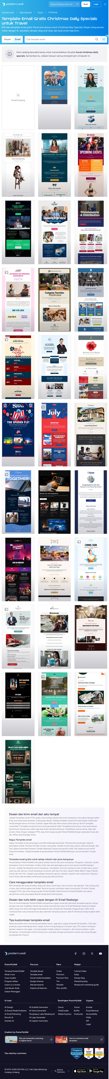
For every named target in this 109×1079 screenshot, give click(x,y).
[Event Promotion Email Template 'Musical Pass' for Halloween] (18, 569)
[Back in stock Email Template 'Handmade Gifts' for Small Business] (54, 300)
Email (17, 39)
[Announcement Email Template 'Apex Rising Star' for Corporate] (90, 502)
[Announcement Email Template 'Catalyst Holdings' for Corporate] (54, 165)
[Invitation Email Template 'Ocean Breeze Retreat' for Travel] (54, 637)
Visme (77, 1007)
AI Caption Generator (38, 1021)
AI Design (9, 1007)
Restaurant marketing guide (86, 985)
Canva (60, 1007)
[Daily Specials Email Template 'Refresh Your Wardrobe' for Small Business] (18, 165)
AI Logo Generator (37, 1017)
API (87, 1021)
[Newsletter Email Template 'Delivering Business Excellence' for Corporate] (54, 367)
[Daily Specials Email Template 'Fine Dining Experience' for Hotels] (54, 569)
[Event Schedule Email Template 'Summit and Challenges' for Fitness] (90, 165)
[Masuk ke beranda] (11, 4)
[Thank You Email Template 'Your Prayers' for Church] (90, 637)
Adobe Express (64, 1014)
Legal (88, 1024)
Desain (7, 39)
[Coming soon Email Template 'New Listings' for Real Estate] (90, 434)
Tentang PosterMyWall (14, 971)
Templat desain (36, 971)
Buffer (77, 1010)
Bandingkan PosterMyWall (69, 1000)
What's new (10, 974)
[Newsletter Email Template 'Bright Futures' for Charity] (54, 232)
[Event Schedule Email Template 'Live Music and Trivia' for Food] (18, 367)
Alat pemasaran (37, 985)
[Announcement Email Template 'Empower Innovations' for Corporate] (90, 97)
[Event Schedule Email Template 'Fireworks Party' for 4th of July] (54, 434)
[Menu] (105, 4)
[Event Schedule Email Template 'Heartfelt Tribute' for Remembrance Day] (90, 367)
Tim (58, 981)
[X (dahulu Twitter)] (92, 953)
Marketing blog (80, 981)
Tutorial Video (80, 971)
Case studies (10, 978)
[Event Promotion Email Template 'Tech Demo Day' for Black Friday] (18, 232)
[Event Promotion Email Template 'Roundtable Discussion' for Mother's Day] (18, 300)
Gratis (59, 971)
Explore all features (38, 988)
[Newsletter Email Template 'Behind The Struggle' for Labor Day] (90, 300)
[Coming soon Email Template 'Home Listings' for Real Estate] (90, 704)
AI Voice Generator (37, 1010)
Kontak (89, 1007)
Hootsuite (78, 1014)
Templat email (8, 12)
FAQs (88, 1017)
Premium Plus (62, 978)
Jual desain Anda (12, 988)
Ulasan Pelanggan (12, 991)
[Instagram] (84, 953)
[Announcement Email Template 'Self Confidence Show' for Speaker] (18, 704)
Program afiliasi (11, 981)
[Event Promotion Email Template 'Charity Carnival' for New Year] (54, 704)
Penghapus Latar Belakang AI (42, 1014)
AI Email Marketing (13, 1014)
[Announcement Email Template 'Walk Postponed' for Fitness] (54, 97)
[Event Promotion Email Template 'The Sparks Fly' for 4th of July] (18, 434)
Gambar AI (9, 1021)
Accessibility (91, 1014)
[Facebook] (75, 953)
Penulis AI (9, 1017)
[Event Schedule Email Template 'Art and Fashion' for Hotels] (18, 772)
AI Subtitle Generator (38, 1007)
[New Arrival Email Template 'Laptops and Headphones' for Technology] (54, 502)
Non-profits (61, 988)
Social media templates (40, 978)
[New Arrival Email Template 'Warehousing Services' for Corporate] (90, 232)
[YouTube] (100, 953)
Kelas (76, 974)
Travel (40, 12)
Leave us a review (12, 985)
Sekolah (59, 985)
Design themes (37, 981)
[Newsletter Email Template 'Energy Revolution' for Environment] (18, 502)
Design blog (79, 978)
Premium (60, 974)
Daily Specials (26, 12)
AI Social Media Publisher (16, 1010)
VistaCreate (63, 1010)
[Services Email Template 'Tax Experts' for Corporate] (18, 637)
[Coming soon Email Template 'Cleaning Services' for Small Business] (90, 569)
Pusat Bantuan (92, 1010)
